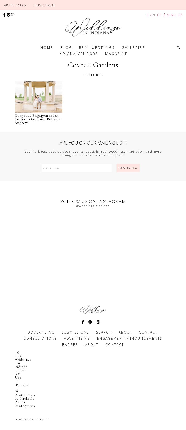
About (125, 332)
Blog (66, 47)
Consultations (40, 338)
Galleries (133, 47)
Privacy (22, 385)
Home (47, 47)
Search (104, 332)
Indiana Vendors (78, 54)
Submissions (43, 5)
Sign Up (175, 15)
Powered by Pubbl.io (32, 419)
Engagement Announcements (129, 338)
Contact (148, 332)
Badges (70, 344)
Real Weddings (97, 47)
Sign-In (154, 15)
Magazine (116, 54)
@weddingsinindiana (93, 206)
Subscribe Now (128, 168)
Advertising (15, 5)
